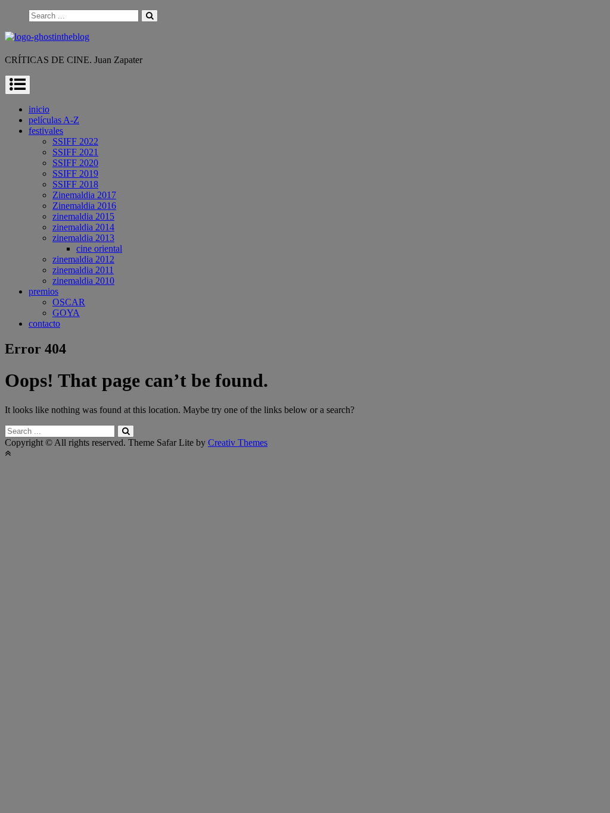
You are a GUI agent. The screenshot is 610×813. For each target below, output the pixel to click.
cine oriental (99, 248)
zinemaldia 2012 (83, 259)
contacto (44, 323)
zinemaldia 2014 (83, 227)
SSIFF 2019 (75, 173)
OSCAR (68, 302)
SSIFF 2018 (75, 184)
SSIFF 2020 (75, 163)
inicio (39, 109)
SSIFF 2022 (75, 141)
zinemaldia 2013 (83, 238)
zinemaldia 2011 (83, 270)
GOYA (66, 313)
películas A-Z (54, 120)
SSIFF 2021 (75, 152)
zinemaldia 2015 (83, 216)
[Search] (149, 16)
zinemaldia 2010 (83, 281)
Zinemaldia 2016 (84, 206)
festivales (46, 131)
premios (43, 291)
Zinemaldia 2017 (84, 195)
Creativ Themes (237, 442)
